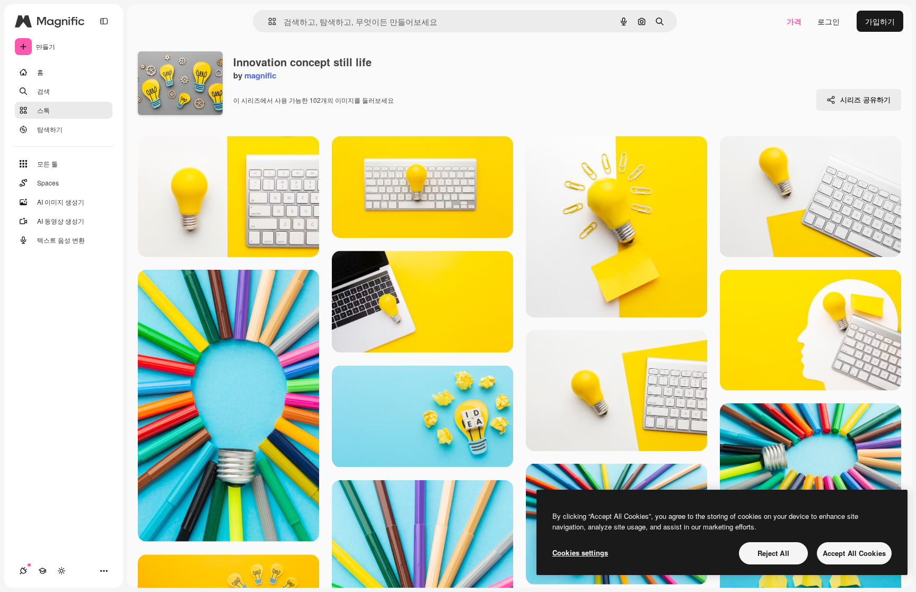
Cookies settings (580, 552)
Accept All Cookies (854, 553)
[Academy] (42, 570)
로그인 (828, 21)
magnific (260, 75)
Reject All (773, 553)
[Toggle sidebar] (103, 21)
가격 (794, 21)
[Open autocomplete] (268, 21)
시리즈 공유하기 (865, 99)
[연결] (23, 570)
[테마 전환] (61, 570)
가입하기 (880, 21)
